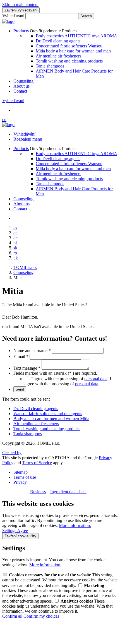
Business (38, 491)
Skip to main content (20, 4)
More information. (75, 525)
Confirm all (12, 616)
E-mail (20, 356)
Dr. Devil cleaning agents (58, 40)
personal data (95, 378)
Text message (26, 368)
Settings (9, 530)
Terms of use (24, 477)
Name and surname (32, 350)
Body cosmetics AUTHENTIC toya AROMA (76, 35)
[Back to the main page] (8, 21)
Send (20, 389)
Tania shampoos (50, 66)
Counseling (23, 81)
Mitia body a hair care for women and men (73, 51)
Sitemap (20, 472)
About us (21, 86)
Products (21, 30)
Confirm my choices (41, 616)
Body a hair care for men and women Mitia (51, 418)
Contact (20, 91)
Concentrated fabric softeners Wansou (69, 46)
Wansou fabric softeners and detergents (47, 413)
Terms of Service (37, 462)
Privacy (20, 482)
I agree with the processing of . (68, 381)
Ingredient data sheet (68, 491)
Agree (22, 530)
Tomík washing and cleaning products (69, 61)
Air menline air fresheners (58, 56)
